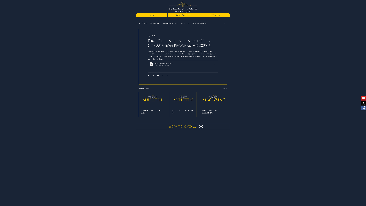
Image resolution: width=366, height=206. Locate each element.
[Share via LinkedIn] (158, 75)
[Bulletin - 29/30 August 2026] (152, 99)
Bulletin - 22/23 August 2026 (182, 112)
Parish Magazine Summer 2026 (210, 112)
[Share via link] (163, 75)
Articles (185, 23)
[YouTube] (363, 98)
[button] (225, 23)
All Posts (142, 23)
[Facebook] (363, 108)
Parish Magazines (170, 23)
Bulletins (154, 23)
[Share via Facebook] (149, 75)
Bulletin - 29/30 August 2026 (151, 112)
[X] (363, 103)
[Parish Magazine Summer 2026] (213, 99)
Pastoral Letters (199, 23)
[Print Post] (167, 75)
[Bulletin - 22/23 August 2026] (183, 99)
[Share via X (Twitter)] (153, 75)
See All (225, 88)
